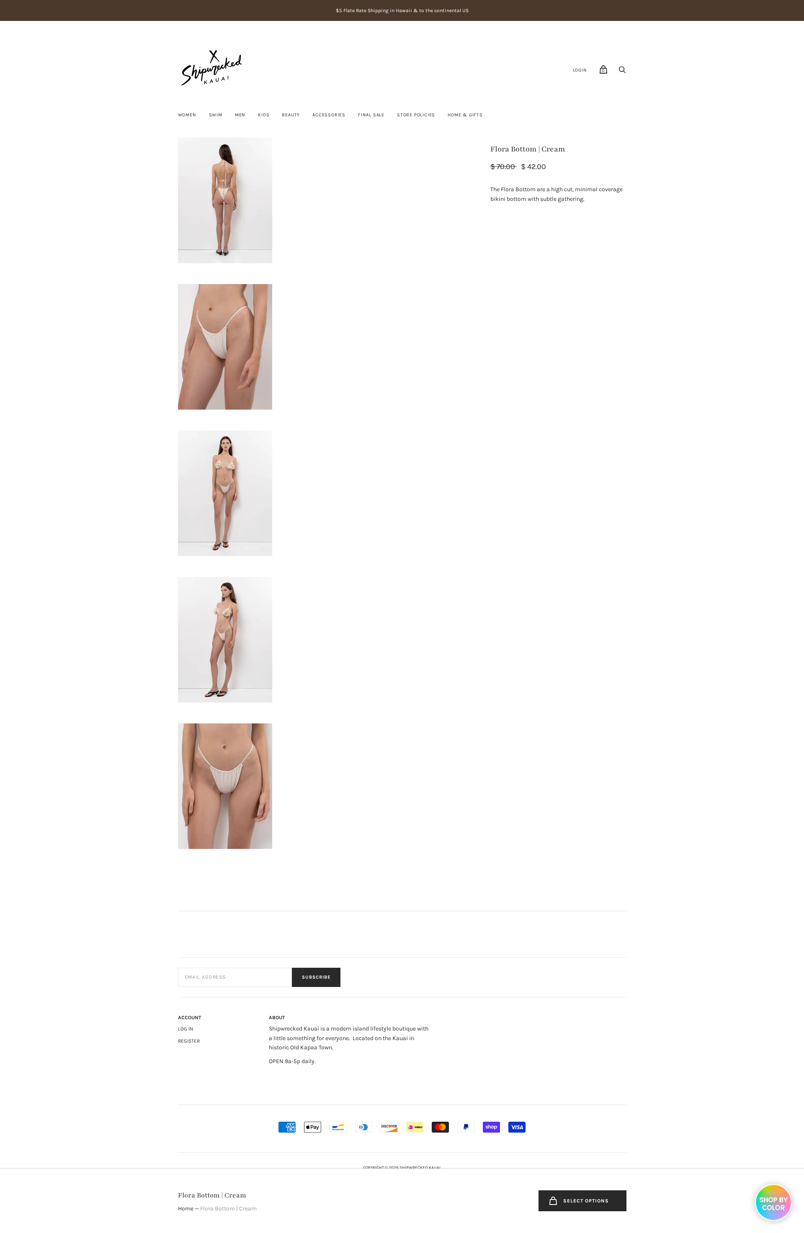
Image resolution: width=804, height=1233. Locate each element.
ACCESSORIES (328, 115)
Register (189, 1041)
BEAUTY (291, 115)
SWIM (215, 115)
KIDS (263, 115)
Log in (185, 1029)
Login (580, 70)
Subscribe (316, 977)
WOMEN (187, 115)
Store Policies (416, 115)
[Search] (622, 72)
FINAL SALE (371, 115)
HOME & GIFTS (465, 115)
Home (185, 1208)
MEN (240, 115)
